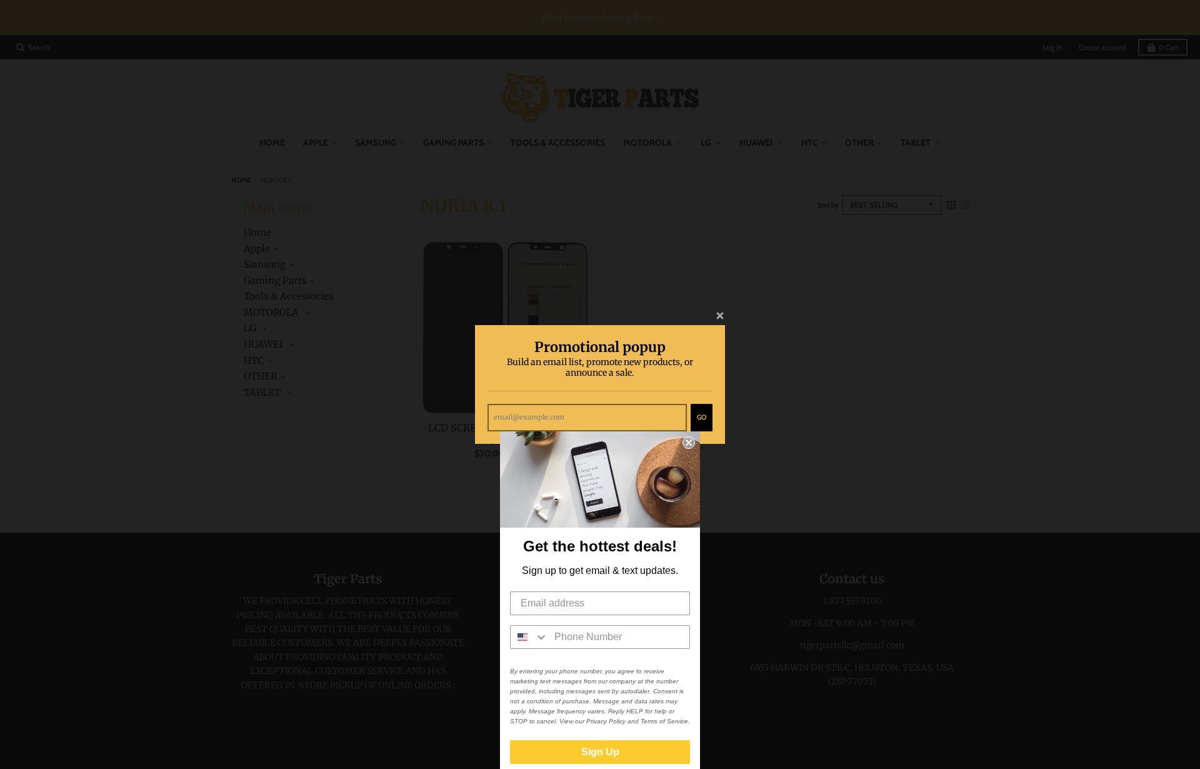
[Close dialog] (688, 442)
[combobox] (529, 637)
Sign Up (600, 751)
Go (701, 417)
